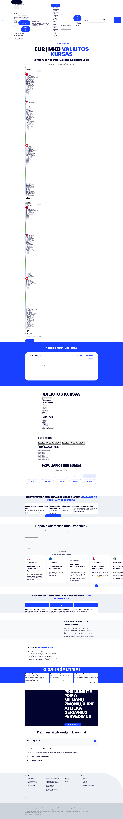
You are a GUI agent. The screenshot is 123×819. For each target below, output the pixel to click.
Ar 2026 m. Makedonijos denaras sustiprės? (39, 756)
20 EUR (43, 406)
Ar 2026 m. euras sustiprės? (34, 760)
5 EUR (43, 405)
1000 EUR (43, 410)
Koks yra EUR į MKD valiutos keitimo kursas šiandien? (41, 741)
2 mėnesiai (51, 359)
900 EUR (75, 476)
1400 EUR (75, 481)
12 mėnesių (64, 359)
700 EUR (47, 476)
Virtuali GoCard (24, 22)
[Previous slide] (92, 585)
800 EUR (61, 476)
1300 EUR (61, 481)
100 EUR (43, 408)
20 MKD (43, 421)
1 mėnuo (45, 359)
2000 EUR (43, 411)
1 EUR (43, 404)
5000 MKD (44, 426)
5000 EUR (43, 412)
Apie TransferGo (66, 681)
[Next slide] (96, 585)
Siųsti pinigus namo (53, 515)
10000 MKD (44, 427)
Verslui (55, 5)
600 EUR (33, 476)
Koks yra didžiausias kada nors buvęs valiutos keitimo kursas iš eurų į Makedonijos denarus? (52, 752)
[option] (61, 72)
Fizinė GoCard (25, 29)
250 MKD (43, 423)
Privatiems (16, 2)
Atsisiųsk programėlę (73, 724)
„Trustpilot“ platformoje (30, 548)
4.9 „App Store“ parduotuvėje (31, 537)
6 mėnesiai (57, 359)
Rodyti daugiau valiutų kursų (48, 428)
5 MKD (43, 419)
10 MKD (43, 420)
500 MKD (43, 424)
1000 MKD (44, 425)
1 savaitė (40, 359)
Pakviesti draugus (70, 515)
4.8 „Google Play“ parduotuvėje (31, 542)
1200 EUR (47, 481)
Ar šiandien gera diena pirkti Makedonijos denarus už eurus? (43, 749)
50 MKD (43, 422)
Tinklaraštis (92, 682)
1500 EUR (89, 481)
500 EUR (43, 409)
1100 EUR (33, 481)
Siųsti (30, 340)
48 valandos (33, 359)
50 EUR (43, 407)
